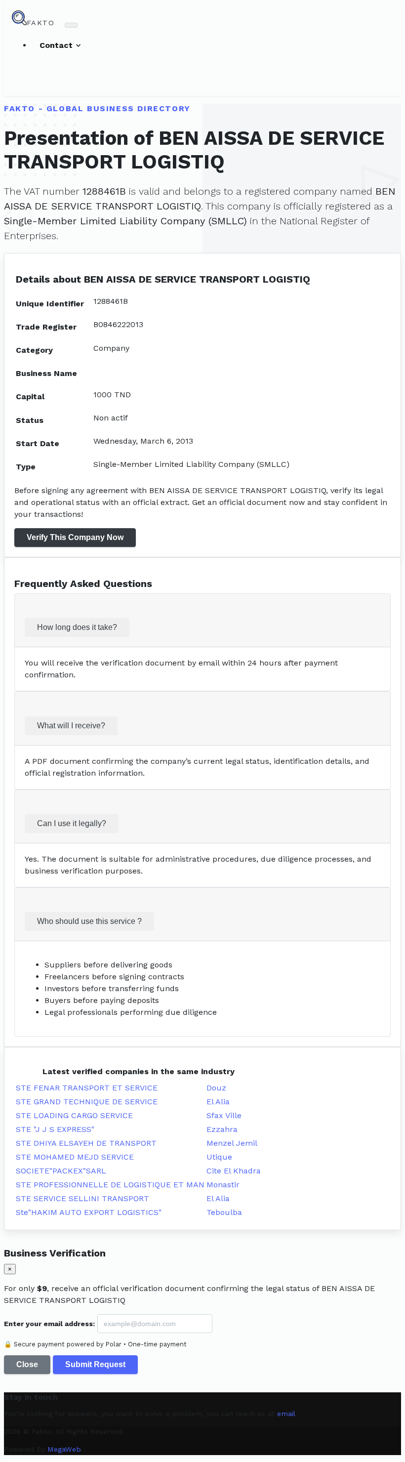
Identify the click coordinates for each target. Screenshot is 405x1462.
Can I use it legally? (71, 823)
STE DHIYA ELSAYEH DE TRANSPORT (86, 1143)
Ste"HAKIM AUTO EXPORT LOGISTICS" (89, 1212)
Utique (219, 1157)
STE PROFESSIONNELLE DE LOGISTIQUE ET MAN (110, 1184)
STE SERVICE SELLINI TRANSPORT (82, 1198)
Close (27, 1364)
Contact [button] (57, 45)
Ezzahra (222, 1129)
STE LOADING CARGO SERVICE (74, 1115)
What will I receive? (71, 725)
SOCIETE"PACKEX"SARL (61, 1170)
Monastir (223, 1184)
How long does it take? (77, 627)
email (286, 1414)
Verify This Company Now (75, 537)
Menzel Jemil (231, 1143)
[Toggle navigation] (71, 25)
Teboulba (224, 1212)
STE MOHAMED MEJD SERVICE (75, 1157)
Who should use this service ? (89, 921)
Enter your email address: (49, 1324)
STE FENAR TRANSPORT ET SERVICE (87, 1087)
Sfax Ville (224, 1115)
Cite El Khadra (233, 1170)
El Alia (218, 1101)
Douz (216, 1087)
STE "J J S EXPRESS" (55, 1129)
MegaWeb (64, 1449)
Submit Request (95, 1364)
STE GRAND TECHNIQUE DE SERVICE (87, 1101)
